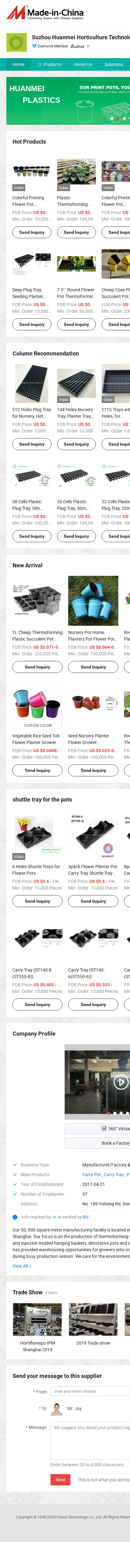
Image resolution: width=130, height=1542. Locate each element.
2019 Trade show (93, 1343)
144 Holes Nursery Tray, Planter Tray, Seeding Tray (75, 416)
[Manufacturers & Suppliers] (46, 12)
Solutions (114, 64)
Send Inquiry (31, 232)
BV (86, 1217)
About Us (83, 64)
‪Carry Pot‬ (91, 1174)
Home (18, 64)
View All (20, 1266)
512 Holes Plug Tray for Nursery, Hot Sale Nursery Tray (31, 416)
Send (60, 1480)
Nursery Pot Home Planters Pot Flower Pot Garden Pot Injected (91, 638)
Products (53, 64)
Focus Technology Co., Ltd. (80, 1516)
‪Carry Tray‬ (114, 1174)
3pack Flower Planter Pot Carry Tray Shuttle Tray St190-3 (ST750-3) (92, 873)
